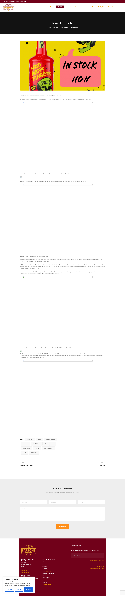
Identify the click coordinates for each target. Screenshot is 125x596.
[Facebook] (92, 446)
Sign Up (101, 555)
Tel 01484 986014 (46, 584)
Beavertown (30, 439)
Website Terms (100, 566)
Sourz (24, 452)
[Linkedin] (103, 446)
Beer (39, 439)
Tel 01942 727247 (25, 570)
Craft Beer (25, 443)
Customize (9, 589)
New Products (64, 27)
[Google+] (99, 446)
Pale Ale (37, 448)
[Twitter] (96, 446)
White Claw (34, 452)
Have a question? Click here (97, 560)
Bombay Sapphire (50, 439)
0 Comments (74, 27)
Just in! (102, 464)
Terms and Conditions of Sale (97, 568)
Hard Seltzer (36, 443)
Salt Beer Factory (48, 448)
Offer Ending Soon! (26, 464)
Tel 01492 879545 (46, 571)
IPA (45, 443)
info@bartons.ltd (25, 572)
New (53, 443)
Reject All (19, 589)
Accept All (28, 589)
